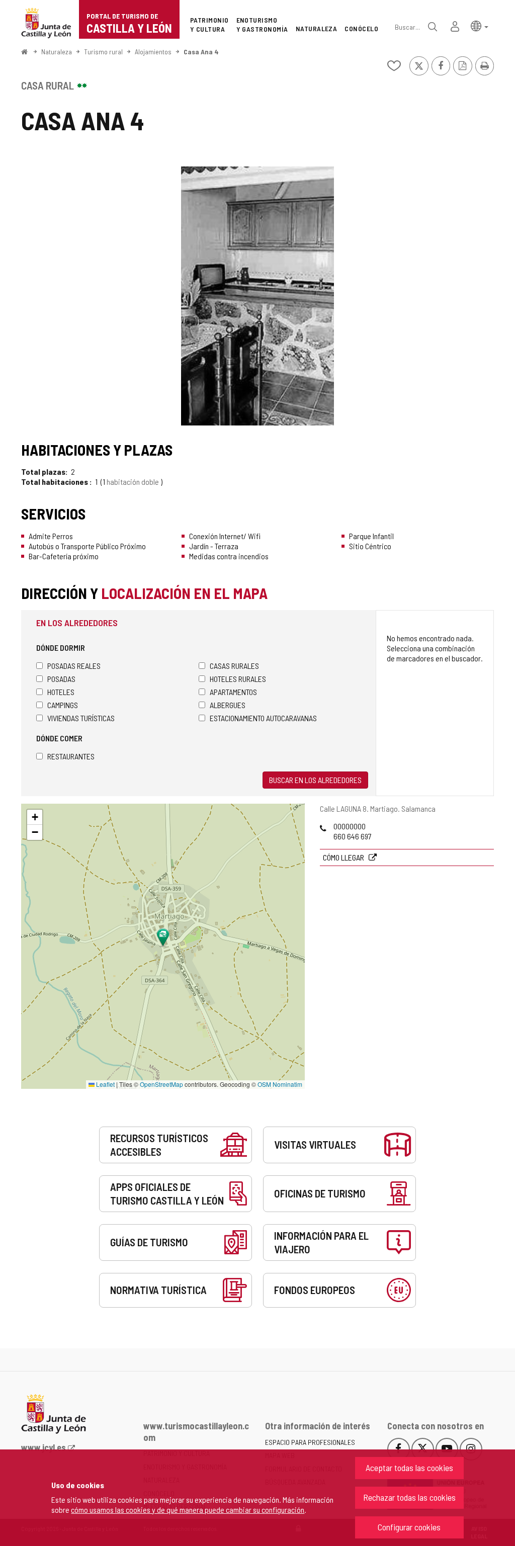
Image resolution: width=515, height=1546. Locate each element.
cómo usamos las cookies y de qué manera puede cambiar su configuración (187, 1509)
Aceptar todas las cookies (409, 1467)
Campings (62, 705)
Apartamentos (233, 692)
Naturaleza (56, 51)
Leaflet (105, 1084)
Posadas (61, 678)
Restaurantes (71, 756)
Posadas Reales (74, 665)
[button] (479, 25)
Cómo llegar (344, 857)
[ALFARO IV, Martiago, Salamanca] (257, 295)
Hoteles (60, 692)
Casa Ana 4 (201, 51)
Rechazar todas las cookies (409, 1497)
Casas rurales (234, 665)
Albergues (227, 705)
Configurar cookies (409, 1526)
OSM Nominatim (280, 1084)
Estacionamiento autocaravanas (263, 718)
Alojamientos (153, 51)
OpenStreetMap (161, 1084)
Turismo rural (103, 51)
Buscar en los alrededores (315, 780)
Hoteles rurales (238, 678)
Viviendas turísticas (81, 718)
